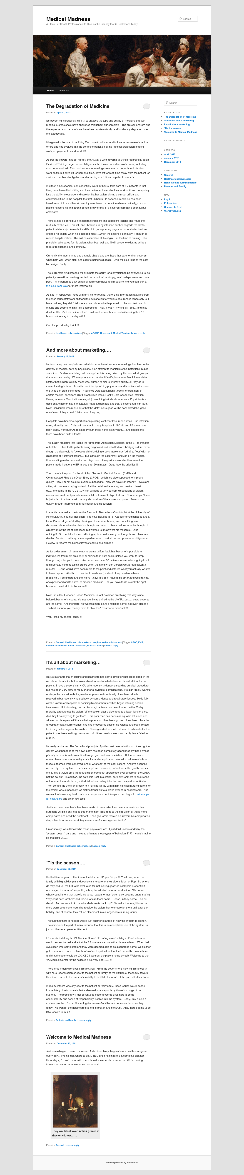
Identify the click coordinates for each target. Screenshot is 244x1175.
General (60, 642)
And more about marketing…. (78, 349)
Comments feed (172, 207)
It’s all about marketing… (73, 662)
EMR (140, 642)
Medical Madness (68, 18)
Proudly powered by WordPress (122, 1162)
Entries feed (170, 203)
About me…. (65, 90)
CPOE (134, 642)
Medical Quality (95, 645)
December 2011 (172, 161)
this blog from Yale (57, 286)
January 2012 (171, 158)
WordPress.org (172, 210)
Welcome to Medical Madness (78, 1036)
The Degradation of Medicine (77, 106)
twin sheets (72, 133)
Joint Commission (77, 645)
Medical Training (121, 333)
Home (50, 90)
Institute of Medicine (56, 645)
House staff (106, 333)
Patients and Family (66, 1020)
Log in (167, 199)
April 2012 (169, 154)
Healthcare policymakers (69, 333)
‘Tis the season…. (65, 862)
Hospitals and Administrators (107, 642)
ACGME (95, 333)
